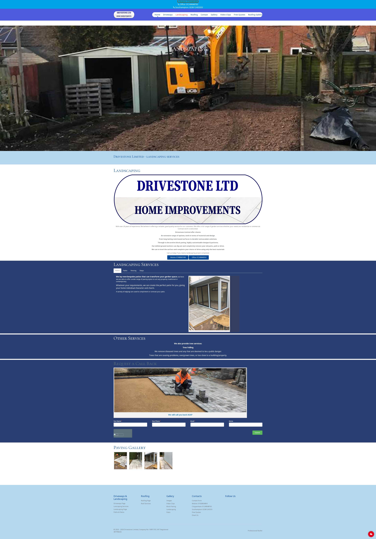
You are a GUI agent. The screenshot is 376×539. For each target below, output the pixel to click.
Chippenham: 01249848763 (202, 506)
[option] (188, 88)
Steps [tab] (142, 271)
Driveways (168, 14)
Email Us (195, 515)
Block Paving (171, 506)
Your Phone (156, 421)
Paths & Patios (119, 512)
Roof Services (146, 503)
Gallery (214, 14)
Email (192, 421)
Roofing (194, 14)
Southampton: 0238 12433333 (189, 7)
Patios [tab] (117, 271)
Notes (231, 421)
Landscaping (182, 14)
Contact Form (197, 501)
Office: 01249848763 (188, 4)
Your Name (117, 421)
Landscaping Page (120, 509)
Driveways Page (119, 503)
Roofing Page (146, 501)
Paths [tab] (125, 271)
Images (169, 501)
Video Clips (170, 503)
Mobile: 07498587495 (178, 257)
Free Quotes (239, 14)
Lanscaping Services (121, 506)
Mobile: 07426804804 (189, 1)
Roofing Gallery (255, 14)
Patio (168, 512)
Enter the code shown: (123, 431)
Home (157, 14)
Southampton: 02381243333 (202, 509)
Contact (204, 14)
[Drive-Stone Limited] (124, 14)
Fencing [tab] (133, 271)
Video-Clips (225, 14)
